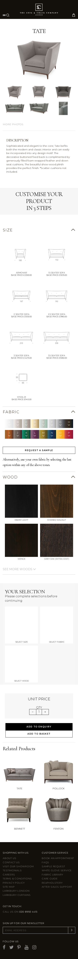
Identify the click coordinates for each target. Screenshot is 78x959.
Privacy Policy (14, 882)
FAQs (45, 862)
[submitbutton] (71, 930)
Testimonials (12, 870)
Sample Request (53, 866)
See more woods (18, 569)
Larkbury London (16, 890)
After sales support (57, 886)
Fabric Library (52, 874)
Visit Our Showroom (18, 866)
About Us (9, 858)
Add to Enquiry (38, 726)
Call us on (20, 911)
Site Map (9, 886)
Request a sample (39, 450)
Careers (9, 874)
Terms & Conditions (17, 878)
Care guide (50, 878)
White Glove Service (57, 870)
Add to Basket (39, 733)
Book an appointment (58, 858)
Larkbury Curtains (17, 895)
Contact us (11, 862)
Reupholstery (52, 882)
